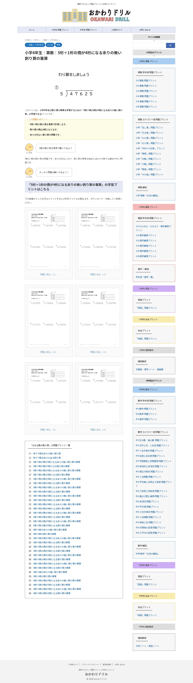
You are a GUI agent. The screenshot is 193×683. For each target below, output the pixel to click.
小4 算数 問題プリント (146, 96)
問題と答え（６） (98, 429)
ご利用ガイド (116, 30)
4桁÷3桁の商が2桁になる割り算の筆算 (52, 593)
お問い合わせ (144, 30)
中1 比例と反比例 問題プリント (150, 456)
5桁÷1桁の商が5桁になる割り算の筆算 (51, 525)
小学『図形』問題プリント (148, 169)
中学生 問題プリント (88, 30)
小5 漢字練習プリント (146, 251)
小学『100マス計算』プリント (150, 148)
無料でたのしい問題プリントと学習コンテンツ (96, 670)
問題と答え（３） (48, 352)
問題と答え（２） (98, 274)
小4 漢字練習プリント (146, 245)
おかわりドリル (96, 674)
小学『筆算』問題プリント (148, 153)
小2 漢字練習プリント (146, 235)
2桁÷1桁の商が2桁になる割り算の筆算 (51, 474)
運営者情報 (107, 664)
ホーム (32, 30)
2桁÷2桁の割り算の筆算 (44, 534)
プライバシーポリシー (90, 664)
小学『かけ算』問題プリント (149, 138)
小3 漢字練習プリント (146, 240)
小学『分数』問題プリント (148, 158)
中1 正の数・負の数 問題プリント (152, 440)
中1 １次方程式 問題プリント (149, 450)
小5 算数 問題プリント (146, 101)
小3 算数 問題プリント (146, 91)
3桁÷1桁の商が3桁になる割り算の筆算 (51, 491)
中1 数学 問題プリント (146, 408)
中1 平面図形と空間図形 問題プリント (154, 461)
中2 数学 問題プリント (146, 414)
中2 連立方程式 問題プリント (149, 471)
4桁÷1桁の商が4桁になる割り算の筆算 (51, 508)
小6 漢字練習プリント (146, 256)
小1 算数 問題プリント (146, 80)
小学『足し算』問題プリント (149, 127)
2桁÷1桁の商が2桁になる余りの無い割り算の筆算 (57, 470)
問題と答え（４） (98, 352)
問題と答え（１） (48, 274)
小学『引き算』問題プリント (149, 132)
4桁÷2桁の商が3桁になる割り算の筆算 (52, 567)
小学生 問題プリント (60, 30)
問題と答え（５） (48, 429)
